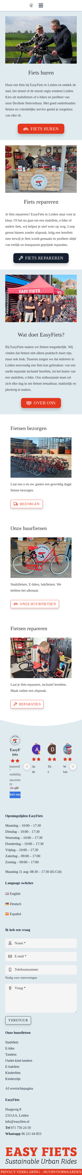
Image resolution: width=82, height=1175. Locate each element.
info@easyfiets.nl (17, 1121)
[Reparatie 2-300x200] (41, 658)
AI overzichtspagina (19, 1088)
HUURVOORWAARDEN (63, 1172)
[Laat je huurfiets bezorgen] (41, 457)
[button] (41, 5)
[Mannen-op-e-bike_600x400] (41, 40)
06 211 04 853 (31, 1134)
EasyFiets (15, 752)
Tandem (10, 1054)
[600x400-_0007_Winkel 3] (41, 169)
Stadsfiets (11, 1042)
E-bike (9, 1048)
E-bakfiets (12, 1066)
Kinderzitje (13, 1079)
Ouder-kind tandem (18, 1060)
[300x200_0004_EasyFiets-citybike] (41, 557)
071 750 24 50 (21, 1127)
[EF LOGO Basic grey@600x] (31, 5)
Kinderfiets (13, 1073)
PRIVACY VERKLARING (20, 1172)
